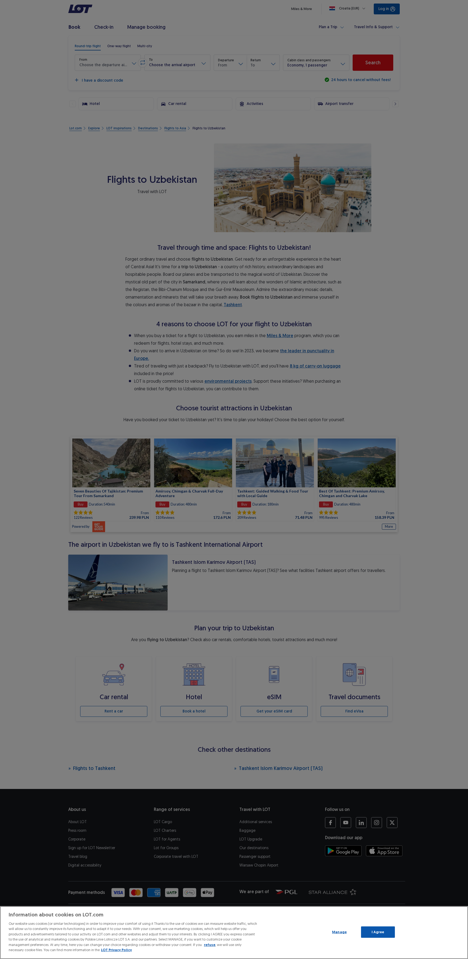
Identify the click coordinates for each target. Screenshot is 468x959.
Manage (339, 932)
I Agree (378, 932)
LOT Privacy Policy (116, 950)
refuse (209, 945)
